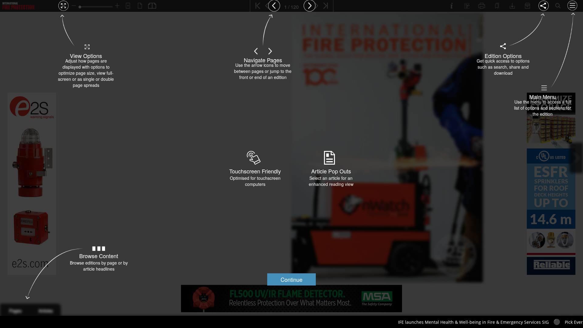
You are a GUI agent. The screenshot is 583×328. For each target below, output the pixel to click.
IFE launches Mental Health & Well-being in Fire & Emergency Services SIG (444, 322)
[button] (291, 279)
